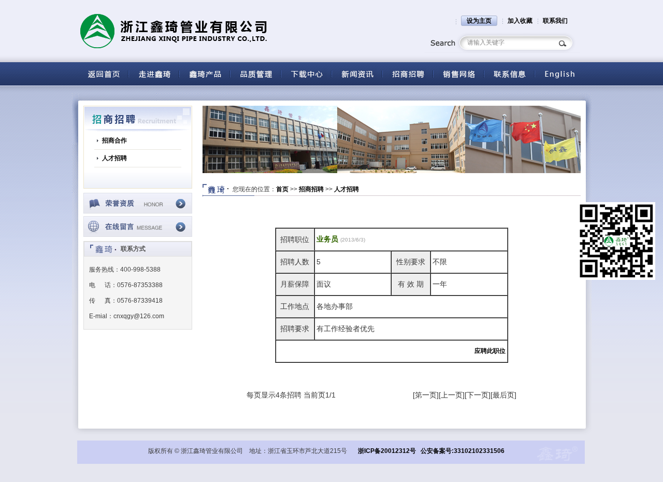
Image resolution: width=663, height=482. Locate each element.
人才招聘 (114, 158)
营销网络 (458, 74)
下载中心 (306, 74)
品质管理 (255, 74)
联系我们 (555, 20)
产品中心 (204, 74)
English (560, 74)
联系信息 (509, 74)
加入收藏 (520, 20)
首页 (282, 189)
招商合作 (114, 140)
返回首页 (103, 74)
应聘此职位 (490, 351)
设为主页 (479, 20)
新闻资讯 (357, 74)
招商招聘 (407, 74)
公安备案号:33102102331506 (463, 451)
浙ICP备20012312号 (387, 451)
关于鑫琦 (153, 74)
